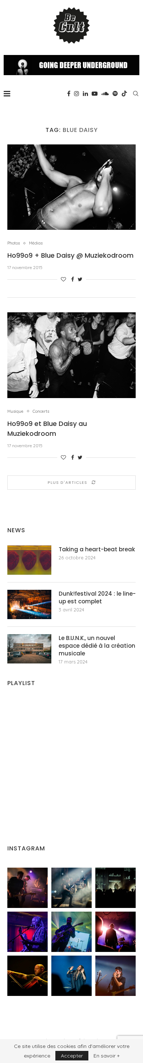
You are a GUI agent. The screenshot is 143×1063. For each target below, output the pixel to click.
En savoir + (107, 1055)
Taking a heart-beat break (97, 549)
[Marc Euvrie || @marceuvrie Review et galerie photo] (27, 976)
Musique (15, 411)
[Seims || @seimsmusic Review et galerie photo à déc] (71, 932)
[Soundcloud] (105, 93)
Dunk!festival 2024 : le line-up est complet (97, 597)
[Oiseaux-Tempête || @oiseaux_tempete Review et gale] (115, 932)
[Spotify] (115, 93)
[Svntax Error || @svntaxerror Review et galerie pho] (27, 932)
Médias (36, 243)
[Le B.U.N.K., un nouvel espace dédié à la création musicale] (29, 648)
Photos (13, 243)
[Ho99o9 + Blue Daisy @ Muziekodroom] (71, 187)
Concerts (41, 411)
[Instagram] (76, 93)
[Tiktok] (124, 93)
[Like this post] (63, 279)
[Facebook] (68, 93)
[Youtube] (95, 93)
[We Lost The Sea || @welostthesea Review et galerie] (71, 888)
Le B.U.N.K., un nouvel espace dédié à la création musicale (97, 645)
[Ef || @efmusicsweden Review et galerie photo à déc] (115, 976)
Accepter (72, 1055)
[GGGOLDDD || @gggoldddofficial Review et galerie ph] (71, 976)
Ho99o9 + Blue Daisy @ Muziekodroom (70, 255)
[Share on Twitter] (80, 279)
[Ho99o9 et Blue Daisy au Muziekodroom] (71, 355)
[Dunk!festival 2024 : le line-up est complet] (29, 604)
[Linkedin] (85, 93)
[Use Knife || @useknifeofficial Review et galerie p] (115, 888)
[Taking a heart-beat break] (29, 560)
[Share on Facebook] (72, 279)
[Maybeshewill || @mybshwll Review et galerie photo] (27, 888)
